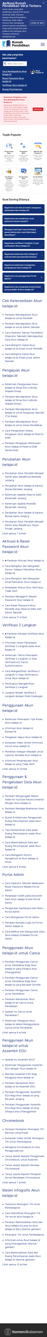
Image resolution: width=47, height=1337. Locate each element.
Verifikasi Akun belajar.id (14, 85)
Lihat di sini (38, 109)
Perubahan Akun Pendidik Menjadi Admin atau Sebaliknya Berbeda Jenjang (24, 477)
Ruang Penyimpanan (12, 89)
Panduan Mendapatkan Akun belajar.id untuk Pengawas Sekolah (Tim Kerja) (24, 413)
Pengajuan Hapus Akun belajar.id (23, 737)
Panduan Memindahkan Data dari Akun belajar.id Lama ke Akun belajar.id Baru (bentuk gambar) (24, 1226)
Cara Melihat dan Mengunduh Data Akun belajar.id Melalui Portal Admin (25, 935)
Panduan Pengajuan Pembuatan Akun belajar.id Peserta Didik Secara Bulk (23, 447)
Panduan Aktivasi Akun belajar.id (25, 560)
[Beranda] (16, 44)
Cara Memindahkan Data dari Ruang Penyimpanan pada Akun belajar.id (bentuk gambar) (23, 1256)
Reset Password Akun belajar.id (13, 80)
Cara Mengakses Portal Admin (22, 917)
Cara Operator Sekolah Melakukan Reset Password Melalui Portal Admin (24, 887)
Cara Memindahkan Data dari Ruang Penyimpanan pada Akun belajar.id (23, 846)
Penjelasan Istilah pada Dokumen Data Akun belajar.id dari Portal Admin (23, 899)
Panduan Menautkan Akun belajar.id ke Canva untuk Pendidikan (20, 1003)
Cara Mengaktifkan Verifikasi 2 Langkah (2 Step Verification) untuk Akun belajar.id (22, 675)
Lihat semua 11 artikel (14, 617)
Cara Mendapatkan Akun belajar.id (14, 73)
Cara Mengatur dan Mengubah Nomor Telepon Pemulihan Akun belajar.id (23, 569)
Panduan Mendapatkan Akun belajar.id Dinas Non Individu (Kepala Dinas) (21, 400)
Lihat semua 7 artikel (14, 533)
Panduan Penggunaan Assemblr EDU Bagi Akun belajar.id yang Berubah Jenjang (23, 1095)
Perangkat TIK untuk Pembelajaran (24, 1234)
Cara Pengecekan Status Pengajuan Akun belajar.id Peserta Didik (24, 434)
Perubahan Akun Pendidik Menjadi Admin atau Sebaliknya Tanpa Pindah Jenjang (24, 525)
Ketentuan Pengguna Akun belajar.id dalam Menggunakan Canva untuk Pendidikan (22, 1024)
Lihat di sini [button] (37, 22)
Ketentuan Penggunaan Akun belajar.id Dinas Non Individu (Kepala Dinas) (21, 388)
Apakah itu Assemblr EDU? (20, 1059)
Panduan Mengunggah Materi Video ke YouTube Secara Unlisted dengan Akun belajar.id (24, 799)
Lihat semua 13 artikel (14, 1264)
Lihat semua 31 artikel (14, 769)
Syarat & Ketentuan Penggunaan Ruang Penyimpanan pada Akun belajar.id (23, 821)
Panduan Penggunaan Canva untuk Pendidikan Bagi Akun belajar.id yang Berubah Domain (23, 981)
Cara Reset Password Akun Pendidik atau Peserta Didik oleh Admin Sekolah (23, 609)
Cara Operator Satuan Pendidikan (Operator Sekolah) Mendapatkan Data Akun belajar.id (24, 336)
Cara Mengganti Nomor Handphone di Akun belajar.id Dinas (21, 858)
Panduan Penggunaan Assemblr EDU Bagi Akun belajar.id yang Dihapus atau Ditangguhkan (23, 1108)
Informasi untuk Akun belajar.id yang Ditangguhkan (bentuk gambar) (22, 1243)
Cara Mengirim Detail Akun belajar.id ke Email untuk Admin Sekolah (22, 357)
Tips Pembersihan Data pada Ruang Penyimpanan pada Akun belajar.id (23, 833)
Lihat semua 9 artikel (14, 866)
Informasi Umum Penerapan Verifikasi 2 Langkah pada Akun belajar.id (23, 646)
